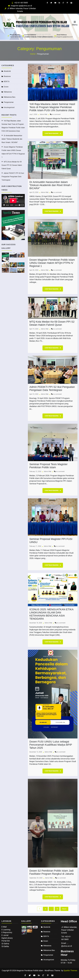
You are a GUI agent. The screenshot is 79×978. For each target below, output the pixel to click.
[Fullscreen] (22, 205)
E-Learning (6, 930)
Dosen (6, 87)
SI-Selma (5, 943)
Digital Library (7, 938)
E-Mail (4, 927)
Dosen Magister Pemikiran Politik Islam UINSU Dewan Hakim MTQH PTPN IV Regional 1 (52, 262)
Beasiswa (7, 76)
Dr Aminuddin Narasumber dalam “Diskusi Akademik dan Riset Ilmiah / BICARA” (12, 139)
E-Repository (7, 932)
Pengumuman (9, 102)
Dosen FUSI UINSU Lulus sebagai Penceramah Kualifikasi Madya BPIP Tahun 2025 (50, 744)
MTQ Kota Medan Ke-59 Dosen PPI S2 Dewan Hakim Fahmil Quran (12, 165)
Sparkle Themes (70, 970)
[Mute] (20, 205)
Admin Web (43, 114)
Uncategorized (9, 107)
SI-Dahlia (5, 946)
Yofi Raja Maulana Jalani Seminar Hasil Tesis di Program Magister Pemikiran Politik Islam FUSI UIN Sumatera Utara (52, 107)
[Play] (4, 205)
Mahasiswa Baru (9, 97)
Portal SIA (6, 941)
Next (64, 909)
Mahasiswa (8, 92)
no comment (56, 114)
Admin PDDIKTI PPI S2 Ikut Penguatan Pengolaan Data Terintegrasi (13, 176)
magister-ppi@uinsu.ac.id (21, 6)
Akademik (7, 71)
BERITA (6, 82)
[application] (13, 200)
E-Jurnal (5, 935)
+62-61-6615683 (21, 3)
